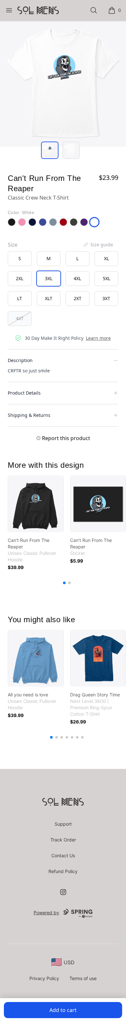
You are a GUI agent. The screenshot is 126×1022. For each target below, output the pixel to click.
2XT (77, 298)
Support (63, 824)
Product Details (24, 393)
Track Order (63, 839)
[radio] (20, 258)
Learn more (98, 338)
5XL (106, 278)
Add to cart (63, 1010)
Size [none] (12, 244)
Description (20, 360)
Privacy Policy (44, 978)
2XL (19, 278)
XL (106, 258)
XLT (48, 298)
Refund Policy (63, 871)
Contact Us (63, 855)
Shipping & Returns (29, 415)
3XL (48, 278)
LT (19, 298)
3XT (106, 298)
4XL (77, 278)
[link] (35, 504)
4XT (20, 318)
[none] (98, 244)
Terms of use (83, 978)
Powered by (46, 912)
